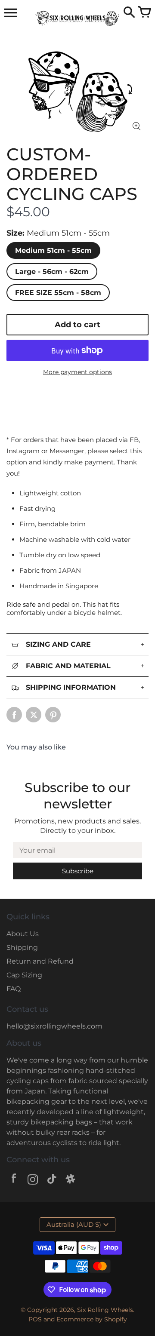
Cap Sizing (24, 975)
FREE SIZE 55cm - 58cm (58, 293)
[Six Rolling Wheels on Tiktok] (51, 1180)
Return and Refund (40, 961)
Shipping (22, 947)
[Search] (129, 12)
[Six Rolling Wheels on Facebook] (13, 1180)
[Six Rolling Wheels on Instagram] (32, 1180)
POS (35, 1319)
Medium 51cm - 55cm (53, 250)
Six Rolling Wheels (105, 1310)
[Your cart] (144, 12)
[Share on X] (33, 714)
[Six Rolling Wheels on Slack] (70, 1180)
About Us (22, 934)
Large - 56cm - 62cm (52, 271)
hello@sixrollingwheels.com (54, 1026)
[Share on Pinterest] (53, 714)
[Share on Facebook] (14, 714)
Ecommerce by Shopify (91, 1319)
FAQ (13, 989)
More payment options (77, 372)
